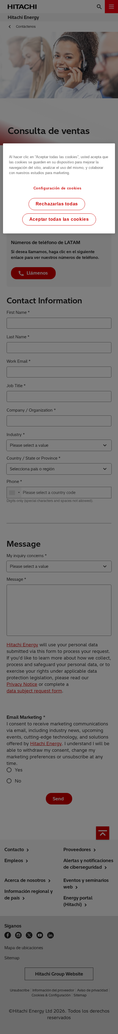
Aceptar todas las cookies (59, 219)
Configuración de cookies (57, 188)
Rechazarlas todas (57, 204)
